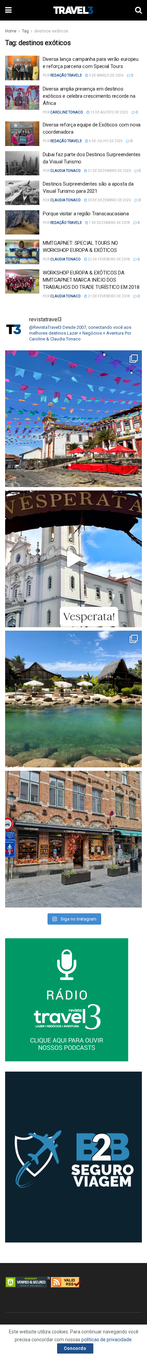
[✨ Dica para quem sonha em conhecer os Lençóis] (73, 699)
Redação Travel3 (66, 75)
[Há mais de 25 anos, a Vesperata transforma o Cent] (73, 559)
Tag (25, 31)
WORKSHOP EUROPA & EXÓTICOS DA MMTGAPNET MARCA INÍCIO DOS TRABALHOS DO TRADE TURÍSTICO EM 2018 (91, 280)
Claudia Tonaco (65, 171)
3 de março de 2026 (105, 75)
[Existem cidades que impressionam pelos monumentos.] (73, 418)
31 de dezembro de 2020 (109, 171)
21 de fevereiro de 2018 (108, 296)
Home (10, 31)
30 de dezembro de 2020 (109, 200)
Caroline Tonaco (66, 112)
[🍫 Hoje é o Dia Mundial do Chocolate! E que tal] (73, 839)
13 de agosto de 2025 (109, 112)
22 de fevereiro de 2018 (108, 259)
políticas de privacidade (106, 1339)
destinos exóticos (51, 31)
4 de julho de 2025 (105, 141)
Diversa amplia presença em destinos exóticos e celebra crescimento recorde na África (89, 96)
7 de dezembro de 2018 (109, 223)
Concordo (75, 1348)
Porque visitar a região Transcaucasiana (86, 214)
